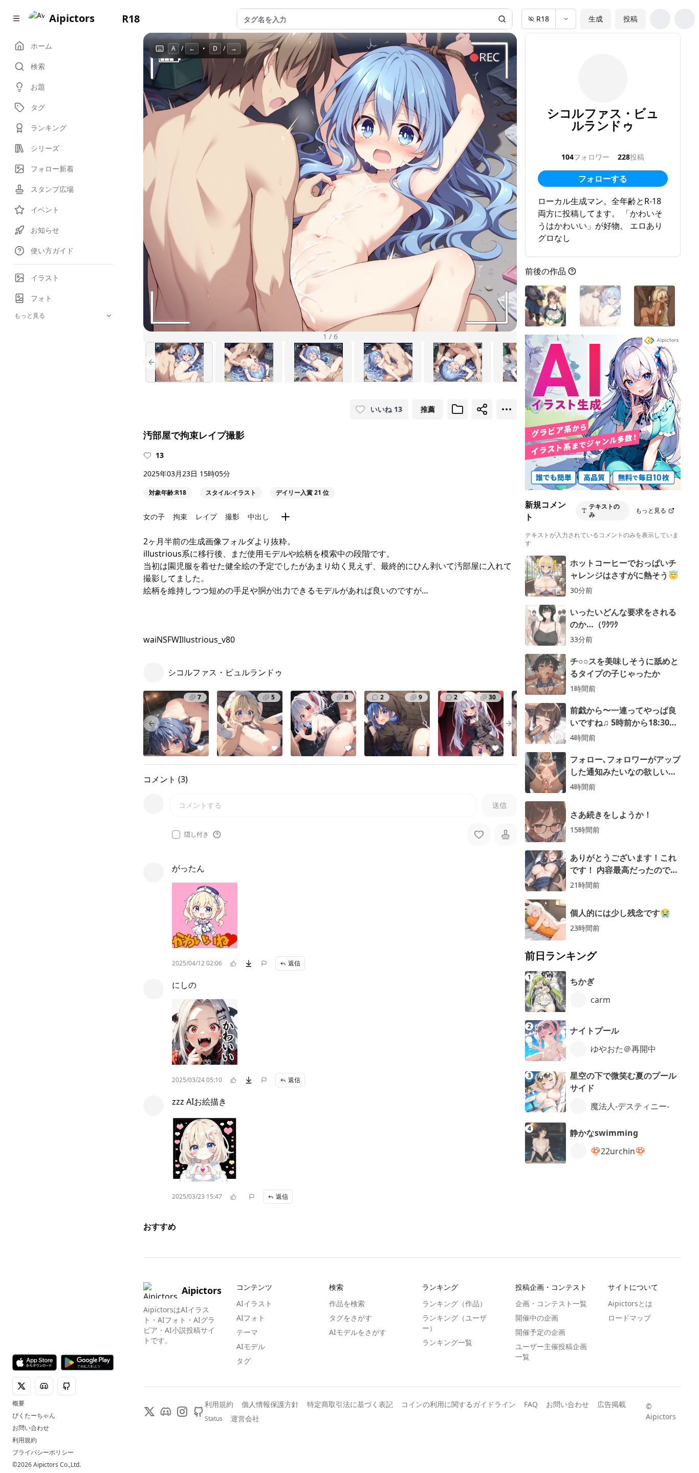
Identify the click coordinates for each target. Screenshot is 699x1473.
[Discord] (166, 1411)
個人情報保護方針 (270, 1404)
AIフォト (250, 1318)
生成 (595, 19)
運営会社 (245, 1418)
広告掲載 (611, 1404)
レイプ (206, 516)
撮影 (232, 516)
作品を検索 (347, 1303)
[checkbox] (176, 834)
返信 (294, 963)
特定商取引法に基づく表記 (350, 1404)
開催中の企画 (536, 1318)
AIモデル (250, 1346)
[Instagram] (182, 1411)
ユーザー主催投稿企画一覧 (551, 1351)
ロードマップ (629, 1318)
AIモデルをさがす (357, 1332)
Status (214, 1419)
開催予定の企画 (540, 1332)
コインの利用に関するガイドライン (458, 1404)
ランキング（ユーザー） (454, 1323)
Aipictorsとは (630, 1303)
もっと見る (651, 510)
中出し (258, 516)
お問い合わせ (30, 1428)
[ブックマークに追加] (457, 409)
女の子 (154, 516)
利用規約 (24, 1440)
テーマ (247, 1332)
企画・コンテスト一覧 (551, 1303)
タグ (243, 1361)
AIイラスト (254, 1303)
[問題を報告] (264, 963)
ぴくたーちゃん (33, 1416)
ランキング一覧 (447, 1342)
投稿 (630, 19)
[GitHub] (198, 1411)
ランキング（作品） (454, 1303)
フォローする (602, 178)
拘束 (180, 516)
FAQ (531, 1404)
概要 (18, 1403)
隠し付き (196, 834)
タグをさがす (350, 1318)
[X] (149, 1411)
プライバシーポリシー (43, 1452)
